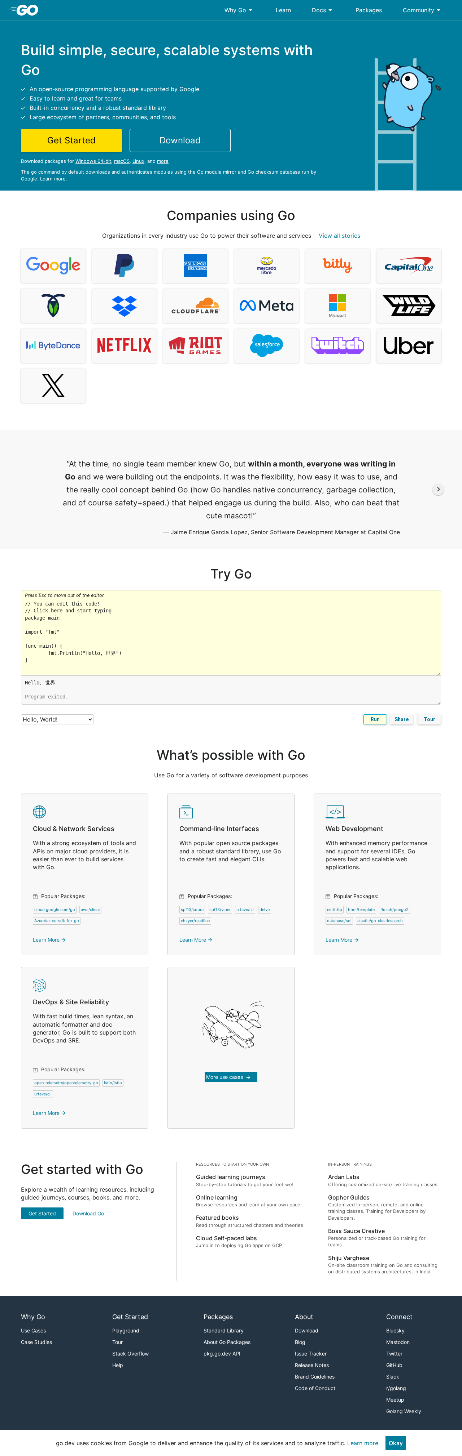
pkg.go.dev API (222, 1353)
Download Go (88, 1213)
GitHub (394, 1365)
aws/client (90, 909)
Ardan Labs (343, 1176)
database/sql (339, 920)
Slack (392, 1377)
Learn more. (53, 179)
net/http (334, 909)
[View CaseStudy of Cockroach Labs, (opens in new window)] (53, 306)
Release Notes (312, 1365)
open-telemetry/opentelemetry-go (66, 1082)
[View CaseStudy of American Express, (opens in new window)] (195, 266)
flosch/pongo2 (394, 909)
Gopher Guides (349, 1197)
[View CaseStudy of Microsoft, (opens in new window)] (337, 306)
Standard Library (224, 1330)
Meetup (395, 1400)
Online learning (216, 1197)
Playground (125, 1330)
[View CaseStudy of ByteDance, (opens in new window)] (53, 346)
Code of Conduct (315, 1388)
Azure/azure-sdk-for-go (56, 920)
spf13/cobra (192, 909)
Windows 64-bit (93, 161)
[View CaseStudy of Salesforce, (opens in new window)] (266, 346)
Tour (429, 719)
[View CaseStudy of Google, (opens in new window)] (53, 266)
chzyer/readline (195, 920)
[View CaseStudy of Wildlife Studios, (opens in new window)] (408, 306)
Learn (283, 10)
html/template (361, 909)
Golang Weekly (403, 1411)
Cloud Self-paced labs (226, 1238)
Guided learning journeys (230, 1176)
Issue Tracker (311, 1353)
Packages (369, 10)
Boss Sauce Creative (356, 1230)
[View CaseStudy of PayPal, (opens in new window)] (124, 266)
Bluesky (395, 1330)
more (163, 161)
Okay (396, 1443)
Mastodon (398, 1342)
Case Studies (36, 1342)
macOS (122, 161)
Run (375, 719)
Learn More (49, 940)
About (304, 1317)
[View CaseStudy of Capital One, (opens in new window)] (408, 266)
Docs (323, 10)
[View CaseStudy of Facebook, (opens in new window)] (266, 306)
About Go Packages (227, 1342)
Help (117, 1365)
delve (265, 909)
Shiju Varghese (348, 1257)
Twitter (394, 1353)
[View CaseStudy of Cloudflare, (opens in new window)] (195, 306)
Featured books (217, 1217)
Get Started (42, 1213)
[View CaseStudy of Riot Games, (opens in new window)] (195, 346)
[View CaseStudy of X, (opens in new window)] (53, 386)
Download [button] (180, 140)
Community (423, 10)
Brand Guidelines (315, 1377)
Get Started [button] (71, 140)
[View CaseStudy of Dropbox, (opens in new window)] (124, 306)
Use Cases (33, 1330)
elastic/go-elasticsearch (380, 920)
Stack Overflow (130, 1353)
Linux (138, 161)
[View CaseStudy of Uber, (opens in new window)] (408, 346)
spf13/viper (220, 909)
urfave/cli (245, 909)
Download (306, 1330)
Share (402, 719)
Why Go (240, 10)
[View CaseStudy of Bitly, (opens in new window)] (337, 266)
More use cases (228, 1077)
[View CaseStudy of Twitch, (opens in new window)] (337, 346)
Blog (300, 1342)
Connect (399, 1317)
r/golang (396, 1388)
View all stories (339, 235)
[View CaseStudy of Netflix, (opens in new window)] (124, 346)
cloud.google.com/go (54, 909)
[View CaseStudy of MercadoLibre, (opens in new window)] (266, 266)
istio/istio (113, 1082)
